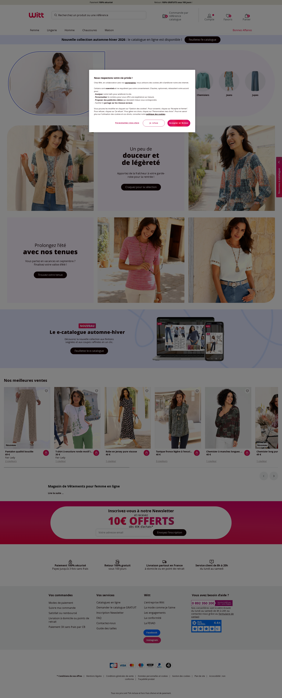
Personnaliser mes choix (127, 122)
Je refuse (153, 123)
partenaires (130, 82)
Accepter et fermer (178, 123)
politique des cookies (155, 114)
